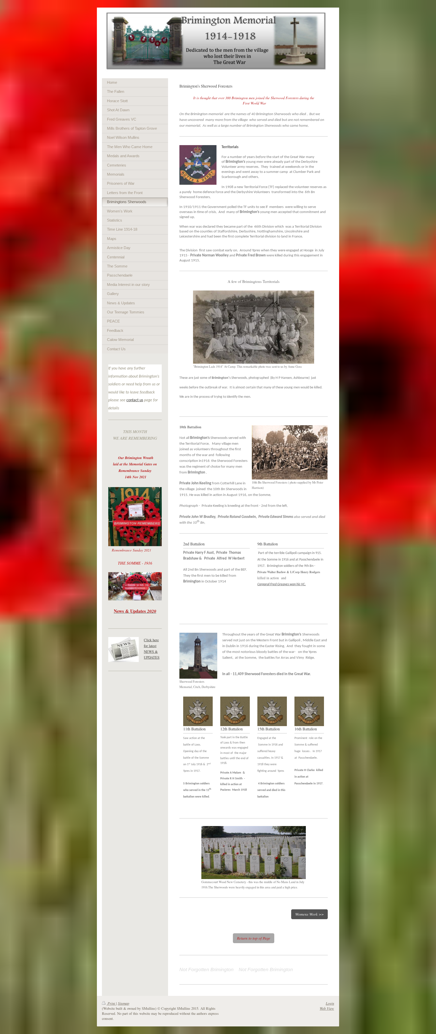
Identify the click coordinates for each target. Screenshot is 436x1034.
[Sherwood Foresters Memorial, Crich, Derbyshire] (198, 656)
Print (111, 1003)
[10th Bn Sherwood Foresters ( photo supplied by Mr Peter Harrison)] (290, 452)
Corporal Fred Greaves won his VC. (281, 584)
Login (330, 1003)
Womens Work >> (309, 914)
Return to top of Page (253, 938)
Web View (327, 1008)
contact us (134, 400)
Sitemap (123, 1003)
